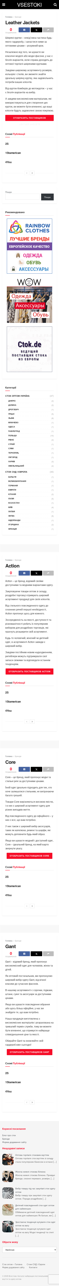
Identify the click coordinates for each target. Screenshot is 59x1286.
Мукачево (13, 422)
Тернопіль (13, 452)
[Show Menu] (3, 4)
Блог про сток (9, 1135)
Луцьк (11, 413)
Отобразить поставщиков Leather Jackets (29, 118)
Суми (11, 448)
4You (8, 162)
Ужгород (12, 457)
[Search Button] (55, 4)
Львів (11, 418)
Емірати (12, 489)
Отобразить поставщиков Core (29, 855)
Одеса (11, 426)
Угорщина (13, 524)
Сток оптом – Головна (12, 1264)
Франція (12, 528)
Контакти (33, 1267)
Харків (11, 461)
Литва (11, 515)
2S (6, 144)
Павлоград (14, 431)
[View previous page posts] (27, 173)
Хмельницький (16, 465)
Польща (12, 435)
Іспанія (12, 494)
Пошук (8, 191)
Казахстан (14, 502)
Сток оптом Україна (17, 395)
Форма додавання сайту (14, 1142)
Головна (8, 16)
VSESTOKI (29, 4)
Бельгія (12, 477)
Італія (11, 498)
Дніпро (11, 400)
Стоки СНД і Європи (36, 1264)
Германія (13, 485)
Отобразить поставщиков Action (29, 671)
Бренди (18, 16)
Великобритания (17, 481)
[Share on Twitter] (36, 29)
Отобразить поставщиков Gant (29, 1052)
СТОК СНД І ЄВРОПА (16, 471)
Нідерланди (14, 520)
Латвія (11, 511)
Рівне (11, 439)
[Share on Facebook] (24, 29)
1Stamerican (13, 153)
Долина (12, 405)
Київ (10, 507)
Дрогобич (13, 409)
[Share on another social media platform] (48, 29)
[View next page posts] (32, 173)
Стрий (11, 444)
